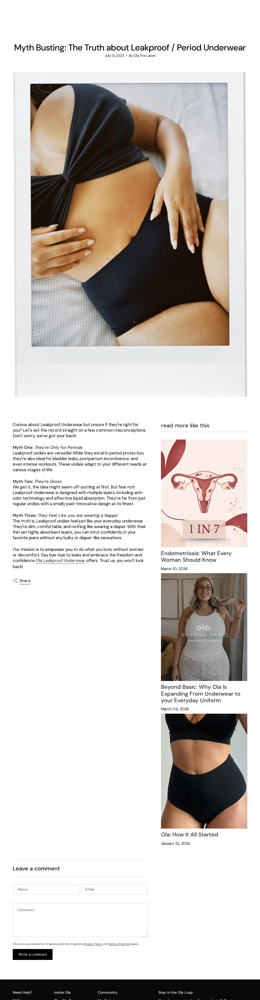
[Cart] (244, 16)
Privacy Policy (93, 944)
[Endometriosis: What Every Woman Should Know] (204, 493)
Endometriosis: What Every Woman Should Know (196, 557)
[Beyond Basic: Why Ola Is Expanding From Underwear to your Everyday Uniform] (204, 627)
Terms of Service (119, 944)
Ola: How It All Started (189, 834)
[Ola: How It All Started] (204, 771)
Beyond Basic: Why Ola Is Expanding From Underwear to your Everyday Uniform (200, 693)
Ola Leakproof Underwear (60, 560)
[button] (65, 16)
